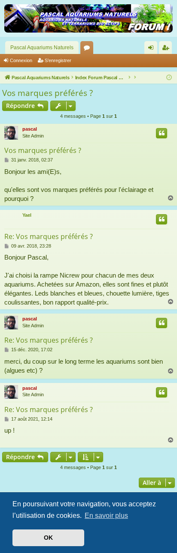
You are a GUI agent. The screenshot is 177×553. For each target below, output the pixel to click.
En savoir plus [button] (106, 515)
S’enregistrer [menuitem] (167, 49)
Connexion (21, 60)
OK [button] (48, 537)
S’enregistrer (58, 60)
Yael (26, 215)
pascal (29, 129)
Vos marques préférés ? (47, 93)
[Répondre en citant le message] (161, 133)
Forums (88, 49)
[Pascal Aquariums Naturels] (88, 18)
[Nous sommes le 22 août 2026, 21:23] (169, 78)
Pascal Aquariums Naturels (41, 48)
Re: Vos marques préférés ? (48, 236)
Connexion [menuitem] (152, 49)
